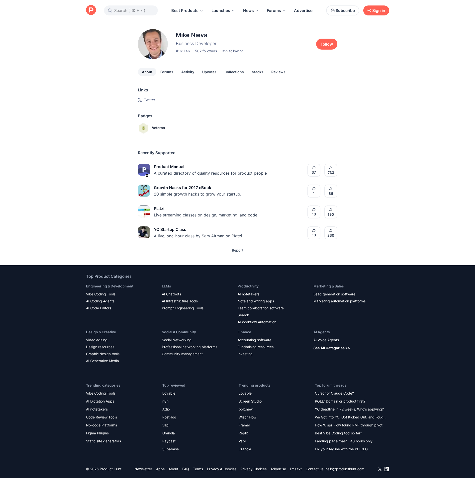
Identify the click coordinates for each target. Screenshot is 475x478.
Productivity (248, 286)
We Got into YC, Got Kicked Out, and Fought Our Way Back (351, 417)
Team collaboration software (261, 308)
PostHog (169, 417)
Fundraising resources (256, 347)
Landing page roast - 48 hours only (344, 441)
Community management (182, 354)
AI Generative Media (102, 361)
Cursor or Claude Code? (334, 393)
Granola (168, 433)
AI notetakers (248, 294)
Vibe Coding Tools (100, 294)
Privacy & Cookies (221, 469)
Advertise (303, 10)
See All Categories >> (331, 348)
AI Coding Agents (100, 301)
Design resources (100, 347)
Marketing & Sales (328, 286)
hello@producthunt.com (344, 469)
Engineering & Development (109, 286)
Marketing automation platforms (339, 301)
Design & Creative (101, 332)
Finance (244, 332)
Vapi (165, 425)
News (248, 10)
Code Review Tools (101, 417)
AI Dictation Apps (100, 401)
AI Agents (321, 332)
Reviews (278, 72)
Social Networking (176, 340)
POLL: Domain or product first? (340, 401)
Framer (244, 425)
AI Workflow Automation (257, 322)
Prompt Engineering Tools (182, 308)
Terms (198, 469)
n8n (165, 401)
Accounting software (254, 340)
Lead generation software (334, 294)
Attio (166, 409)
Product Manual (169, 166)
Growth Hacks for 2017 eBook (182, 187)
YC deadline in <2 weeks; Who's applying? (349, 409)
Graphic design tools (102, 354)
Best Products (184, 10)
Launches (220, 10)
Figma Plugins (97, 433)
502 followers (206, 51)
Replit (243, 433)
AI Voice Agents (326, 340)
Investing (245, 354)
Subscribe (345, 10)
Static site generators (103, 441)
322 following (233, 51)
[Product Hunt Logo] (91, 10)
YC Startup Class (170, 229)
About (147, 72)
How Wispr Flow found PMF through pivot (348, 425)
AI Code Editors (98, 308)
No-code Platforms (101, 425)
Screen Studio (250, 401)
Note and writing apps (256, 301)
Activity (187, 72)
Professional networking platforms (189, 347)
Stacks (257, 72)
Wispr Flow (247, 417)
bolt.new (246, 409)
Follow (327, 44)
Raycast (169, 441)
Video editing (96, 340)
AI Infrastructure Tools (180, 301)
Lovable (168, 393)
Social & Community (179, 332)
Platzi (159, 208)
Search (243, 315)
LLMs (166, 286)
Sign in (378, 10)
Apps (160, 469)
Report (237, 250)
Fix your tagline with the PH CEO (341, 449)
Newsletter (143, 469)
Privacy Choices (253, 469)
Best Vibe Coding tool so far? (338, 433)
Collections (234, 72)
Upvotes (209, 72)
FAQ (185, 469)
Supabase (170, 449)
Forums (274, 10)
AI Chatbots (171, 294)
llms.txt (296, 469)
